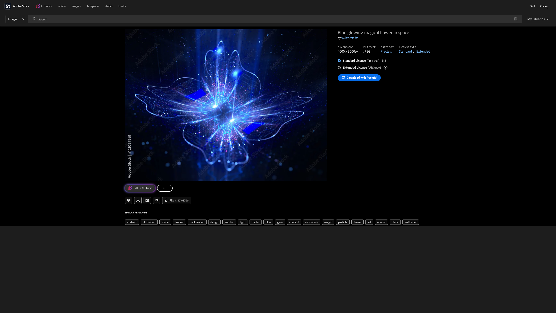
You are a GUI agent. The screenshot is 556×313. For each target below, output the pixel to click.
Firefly (122, 6)
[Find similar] (515, 19)
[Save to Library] (128, 200)
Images (76, 6)
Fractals (386, 51)
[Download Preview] (138, 200)
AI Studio (46, 6)
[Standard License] (384, 60)
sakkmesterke (349, 38)
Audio (108, 6)
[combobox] (275, 19)
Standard (405, 51)
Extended (423, 51)
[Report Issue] (156, 200)
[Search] (33, 19)
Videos (62, 6)
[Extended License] (385, 67)
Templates (93, 6)
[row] (132, 222)
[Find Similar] (147, 200)
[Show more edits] (165, 188)
